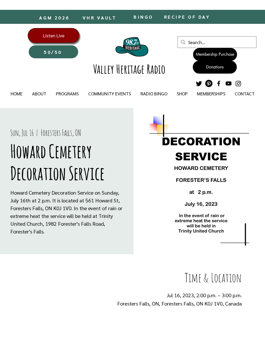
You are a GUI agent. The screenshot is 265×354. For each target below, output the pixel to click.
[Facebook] (218, 83)
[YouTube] (228, 83)
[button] (39, 93)
